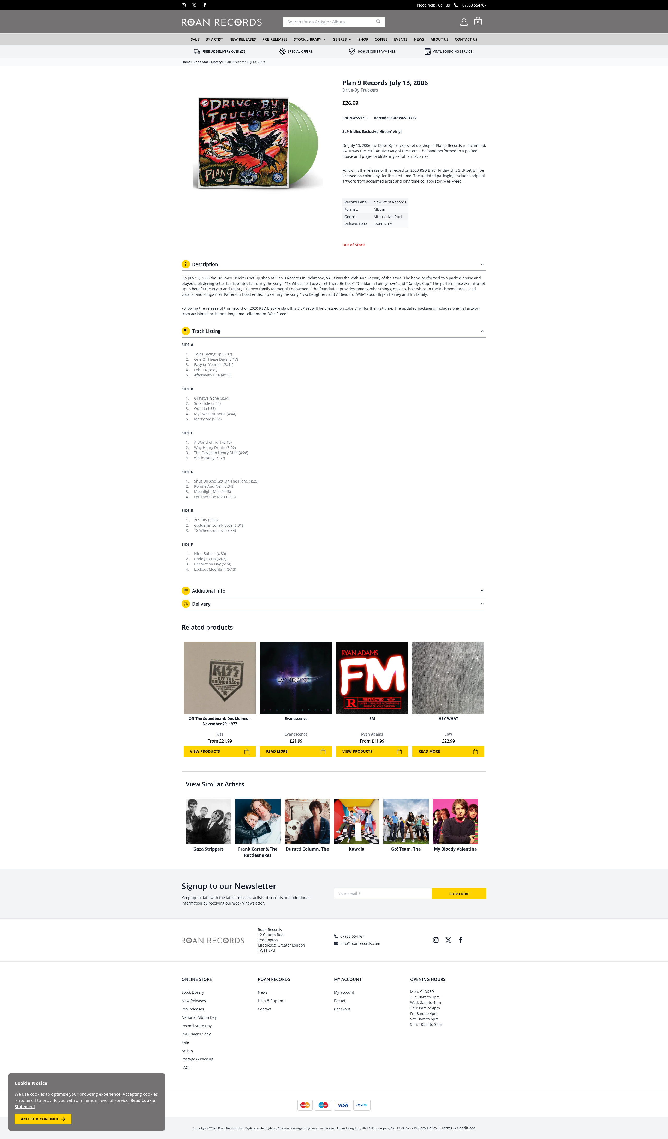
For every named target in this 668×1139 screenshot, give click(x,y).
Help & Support (271, 1000)
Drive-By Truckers (360, 90)
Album (379, 209)
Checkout (342, 1009)
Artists (187, 1050)
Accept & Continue (40, 1119)
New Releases (242, 39)
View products (205, 751)
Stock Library (307, 39)
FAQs (186, 1067)
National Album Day (199, 1017)
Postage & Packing (197, 1059)
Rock (399, 216)
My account (344, 992)
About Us (440, 39)
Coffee (381, 39)
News (419, 39)
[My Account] (464, 22)
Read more (277, 751)
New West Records (390, 202)
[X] (194, 5)
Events (401, 39)
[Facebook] (204, 5)
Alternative (383, 216)
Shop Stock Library (208, 61)
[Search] (378, 22)
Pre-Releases (275, 39)
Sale (195, 39)
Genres (340, 39)
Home (186, 61)
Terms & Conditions (458, 1127)
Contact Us (466, 39)
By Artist (214, 39)
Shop (363, 39)
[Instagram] (184, 5)
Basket (339, 1000)
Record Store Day (197, 1025)
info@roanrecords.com (360, 943)
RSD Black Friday (196, 1034)
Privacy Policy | (427, 1127)
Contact (264, 1009)
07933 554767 (474, 5)
